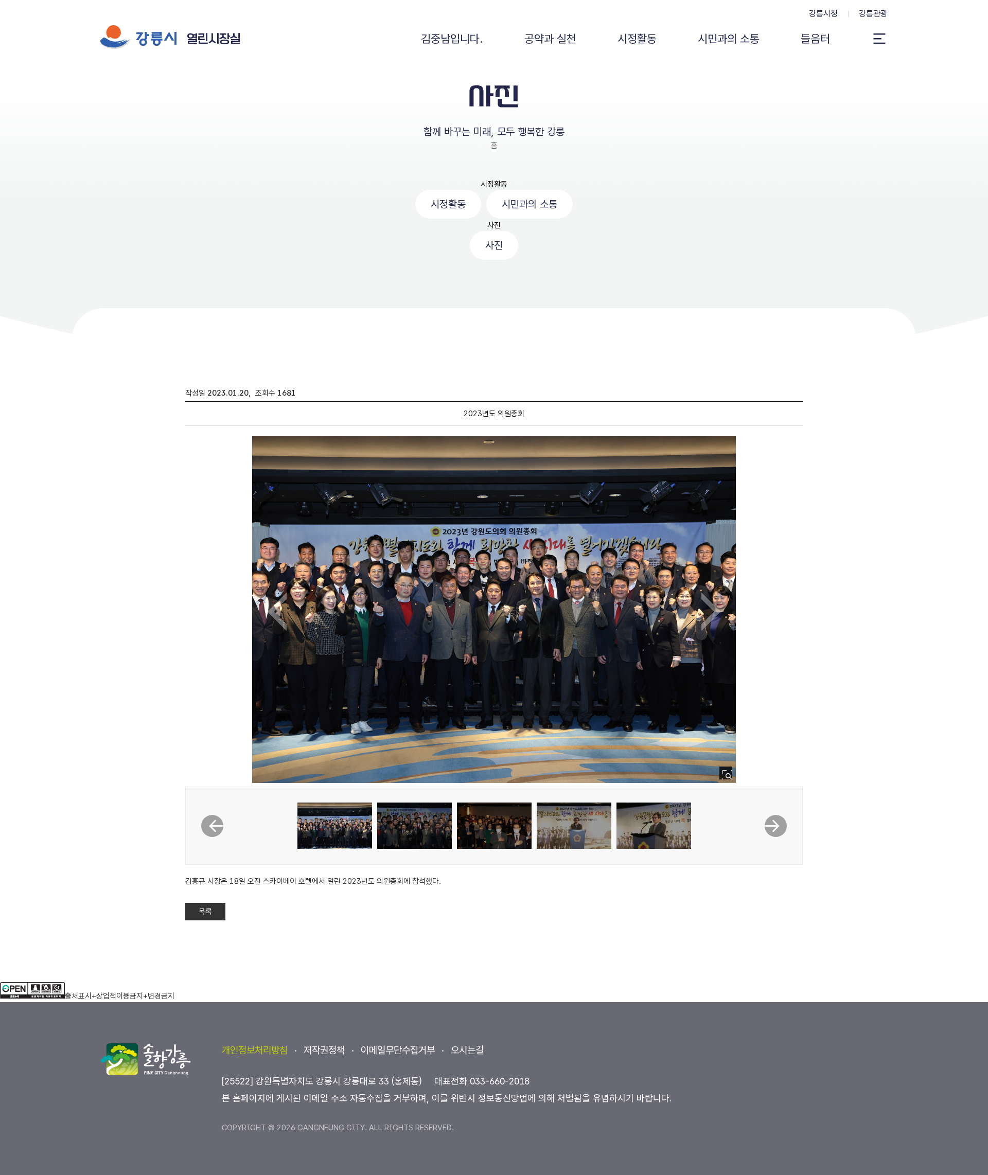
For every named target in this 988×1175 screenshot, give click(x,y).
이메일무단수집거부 (398, 1050)
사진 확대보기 (728, 776)
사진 (494, 225)
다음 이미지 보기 (711, 612)
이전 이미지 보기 (277, 612)
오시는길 (467, 1050)
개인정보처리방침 (255, 1050)
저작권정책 (324, 1050)
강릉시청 (823, 14)
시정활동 (494, 184)
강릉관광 (873, 14)
